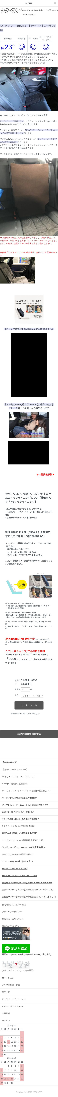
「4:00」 (26, 408)
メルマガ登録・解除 (11, 985)
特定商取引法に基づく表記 (14, 904)
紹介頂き (42, 329)
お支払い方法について (12, 926)
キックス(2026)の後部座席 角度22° (17, 854)
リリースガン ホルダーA (13, 1006)
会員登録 (6, 1013)
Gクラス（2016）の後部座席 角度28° (18, 826)
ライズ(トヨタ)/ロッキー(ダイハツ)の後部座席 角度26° (26, 791)
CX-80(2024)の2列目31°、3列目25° (18, 812)
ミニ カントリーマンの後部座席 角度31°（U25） (23, 840)
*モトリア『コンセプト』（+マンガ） (18, 776)
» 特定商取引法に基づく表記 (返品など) (25, 714)
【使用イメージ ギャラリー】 (15, 769)
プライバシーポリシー (12, 912)
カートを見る (8, 978)
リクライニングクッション (14, 999)
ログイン (6, 1020)
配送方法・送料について (13, 919)
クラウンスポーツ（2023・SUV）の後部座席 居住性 (25, 805)
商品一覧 (6, 992)
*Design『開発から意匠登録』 (15, 784)
